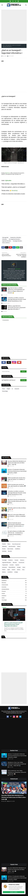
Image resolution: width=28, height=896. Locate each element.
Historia (3, 569)
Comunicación (21, 562)
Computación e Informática (15, 237)
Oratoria (13, 569)
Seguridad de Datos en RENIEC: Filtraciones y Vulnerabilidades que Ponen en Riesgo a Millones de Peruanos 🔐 (16, 290)
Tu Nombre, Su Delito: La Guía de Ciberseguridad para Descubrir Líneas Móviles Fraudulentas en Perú (17, 299)
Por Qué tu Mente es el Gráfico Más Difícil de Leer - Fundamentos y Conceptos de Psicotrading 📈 (16, 533)
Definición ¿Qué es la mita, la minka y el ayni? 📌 (17, 508)
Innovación (17, 388)
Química (18, 569)
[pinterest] (18, 1)
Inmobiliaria (17, 548)
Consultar (23, 380)
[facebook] (10, 1)
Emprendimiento (12, 567)
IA (12, 388)
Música (9, 544)
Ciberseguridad (8, 45)
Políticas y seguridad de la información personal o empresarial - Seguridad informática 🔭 (17, 307)
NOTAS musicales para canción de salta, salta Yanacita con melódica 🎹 (17, 485)
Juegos (8, 569)
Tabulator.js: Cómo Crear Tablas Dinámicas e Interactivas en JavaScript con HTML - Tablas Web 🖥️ (17, 764)
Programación (5, 564)
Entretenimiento (14, 589)
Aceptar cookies (13, 892)
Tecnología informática (17, 240)
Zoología (16, 572)
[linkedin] (20, 717)
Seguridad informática (6, 240)
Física (23, 569)
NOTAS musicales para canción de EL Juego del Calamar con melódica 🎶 (16, 478)
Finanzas (14, 591)
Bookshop (15, 190)
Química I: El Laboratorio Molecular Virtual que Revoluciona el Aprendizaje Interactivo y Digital (17, 471)
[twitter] (13, 1)
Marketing (4, 551)
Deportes (17, 564)
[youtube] (19, 362)
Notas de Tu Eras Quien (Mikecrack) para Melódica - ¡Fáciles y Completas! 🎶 (16, 516)
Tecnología (4, 560)
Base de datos (10, 548)
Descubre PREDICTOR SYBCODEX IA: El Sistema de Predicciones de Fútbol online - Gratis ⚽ (17, 463)
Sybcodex (8, 180)
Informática (4, 239)
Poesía (3, 388)
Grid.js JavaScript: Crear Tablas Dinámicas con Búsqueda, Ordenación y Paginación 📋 (17, 772)
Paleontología (5, 391)
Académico (10, 560)
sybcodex (5, 56)
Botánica (4, 572)
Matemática (4, 546)
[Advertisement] (14, 24)
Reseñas (4, 548)
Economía (11, 564)
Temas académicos (6, 242)
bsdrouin (7, 173)
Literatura (22, 560)
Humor (24, 567)
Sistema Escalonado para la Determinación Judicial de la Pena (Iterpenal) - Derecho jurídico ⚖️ (16, 524)
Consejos (16, 560)
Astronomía (4, 567)
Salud (14, 597)
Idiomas (18, 546)
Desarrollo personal (16, 544)
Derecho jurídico (12, 546)
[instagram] (15, 1)
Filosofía (4, 544)
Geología (19, 567)
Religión (8, 388)
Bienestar (15, 562)
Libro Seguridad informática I (14, 239)
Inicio (4, 45)
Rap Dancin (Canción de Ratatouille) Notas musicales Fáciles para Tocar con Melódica (17, 501)
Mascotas (10, 551)
